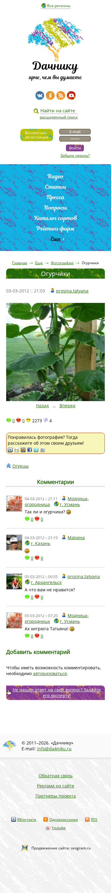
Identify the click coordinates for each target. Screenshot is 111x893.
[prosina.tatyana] (14, 582)
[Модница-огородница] (14, 504)
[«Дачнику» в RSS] (60, 95)
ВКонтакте (26, 819)
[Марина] (14, 543)
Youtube (58, 827)
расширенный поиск (59, 117)
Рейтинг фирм (55, 228)
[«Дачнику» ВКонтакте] (39, 95)
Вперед (67, 405)
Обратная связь (55, 776)
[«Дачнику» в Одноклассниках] (50, 95)
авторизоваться (50, 673)
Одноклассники (63, 819)
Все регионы (58, 5)
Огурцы (20, 466)
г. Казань (40, 543)
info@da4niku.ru (54, 749)
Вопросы (55, 207)
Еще (56, 239)
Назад (42, 405)
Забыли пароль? (75, 155)
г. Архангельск (46, 582)
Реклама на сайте (55, 786)
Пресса (55, 197)
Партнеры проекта (55, 796)
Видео (55, 176)
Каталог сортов (55, 218)
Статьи (55, 187)
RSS (94, 819)
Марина (76, 537)
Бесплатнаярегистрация (36, 135)
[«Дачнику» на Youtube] (71, 95)
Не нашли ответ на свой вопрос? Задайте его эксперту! (57, 692)
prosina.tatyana (72, 291)
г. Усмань (70, 504)
